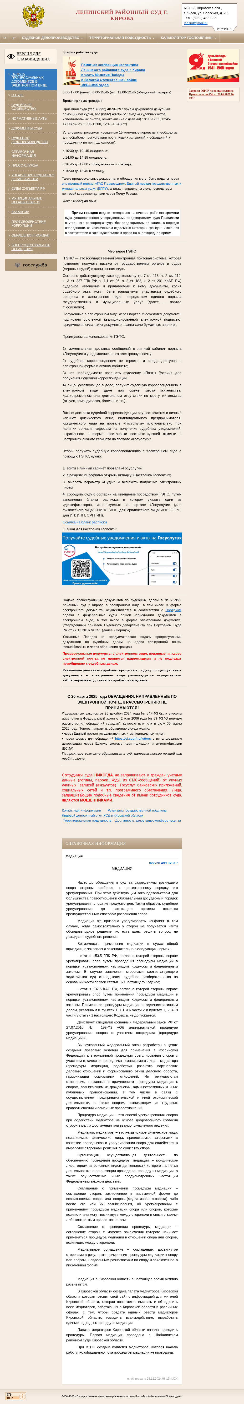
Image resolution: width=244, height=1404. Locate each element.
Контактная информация (81, 810)
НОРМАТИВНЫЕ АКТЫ (29, 118)
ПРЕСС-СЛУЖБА (24, 165)
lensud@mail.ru (196, 23)
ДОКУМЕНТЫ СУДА (26, 128)
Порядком (173, 610)
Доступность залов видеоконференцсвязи (148, 820)
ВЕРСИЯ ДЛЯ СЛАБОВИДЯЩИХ (33, 56)
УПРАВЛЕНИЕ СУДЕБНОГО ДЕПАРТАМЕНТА (32, 177)
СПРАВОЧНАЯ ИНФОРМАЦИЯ (23, 153)
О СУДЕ (17, 95)
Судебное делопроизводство (51, 38)
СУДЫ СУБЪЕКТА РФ (28, 188)
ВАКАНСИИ (20, 212)
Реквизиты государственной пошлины (137, 810)
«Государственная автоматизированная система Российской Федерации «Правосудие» (128, 1396)
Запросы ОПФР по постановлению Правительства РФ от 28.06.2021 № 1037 (211, 94)
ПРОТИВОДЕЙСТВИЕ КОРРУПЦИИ (28, 223)
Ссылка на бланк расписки (85, 522)
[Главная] (5, 38)
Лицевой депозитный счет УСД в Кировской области (102, 815)
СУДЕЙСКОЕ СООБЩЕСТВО (23, 107)
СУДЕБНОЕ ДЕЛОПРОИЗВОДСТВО (29, 140)
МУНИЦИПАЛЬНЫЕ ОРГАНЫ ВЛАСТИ (26, 200)
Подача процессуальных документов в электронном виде (29, 79)
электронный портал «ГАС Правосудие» (93, 183)
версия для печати (163, 862)
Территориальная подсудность (120, 38)
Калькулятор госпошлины (187, 38)
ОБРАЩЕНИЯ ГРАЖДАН (30, 235)
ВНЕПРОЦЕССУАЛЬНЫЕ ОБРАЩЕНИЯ (30, 247)
